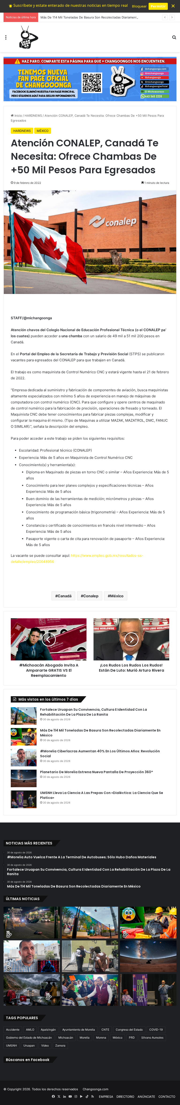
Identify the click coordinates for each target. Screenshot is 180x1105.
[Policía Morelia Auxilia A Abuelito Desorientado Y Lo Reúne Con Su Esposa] (90, 956)
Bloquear (139, 6)
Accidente (12, 1029)
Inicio (18, 115)
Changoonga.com (95, 1089)
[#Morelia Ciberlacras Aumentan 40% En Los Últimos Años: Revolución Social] (24, 757)
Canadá (64, 596)
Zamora (60, 1045)
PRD (132, 1037)
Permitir (158, 6)
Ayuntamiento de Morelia (78, 1029)
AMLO (30, 1029)
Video (45, 1045)
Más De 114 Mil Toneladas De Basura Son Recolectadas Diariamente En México (98, 17)
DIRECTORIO (125, 1096)
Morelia (85, 1037)
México (117, 596)
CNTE (105, 1029)
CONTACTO (166, 1096)
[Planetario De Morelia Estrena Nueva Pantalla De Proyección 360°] (24, 778)
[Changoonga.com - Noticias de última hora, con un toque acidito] (27, 37)
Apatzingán (48, 1029)
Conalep (90, 596)
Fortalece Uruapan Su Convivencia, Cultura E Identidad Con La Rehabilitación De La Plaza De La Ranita (93, 712)
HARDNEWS (33, 115)
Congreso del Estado (129, 1029)
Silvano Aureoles (152, 1037)
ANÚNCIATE (146, 1096)
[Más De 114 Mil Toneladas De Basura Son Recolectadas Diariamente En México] (24, 737)
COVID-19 (156, 1029)
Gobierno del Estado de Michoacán (29, 1037)
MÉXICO (43, 131)
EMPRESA (106, 1096)
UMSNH (11, 1045)
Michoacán (65, 1037)
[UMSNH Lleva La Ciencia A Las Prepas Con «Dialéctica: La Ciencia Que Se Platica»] (24, 799)
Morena (101, 1037)
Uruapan (29, 1045)
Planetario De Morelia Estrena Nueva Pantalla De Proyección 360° (96, 772)
